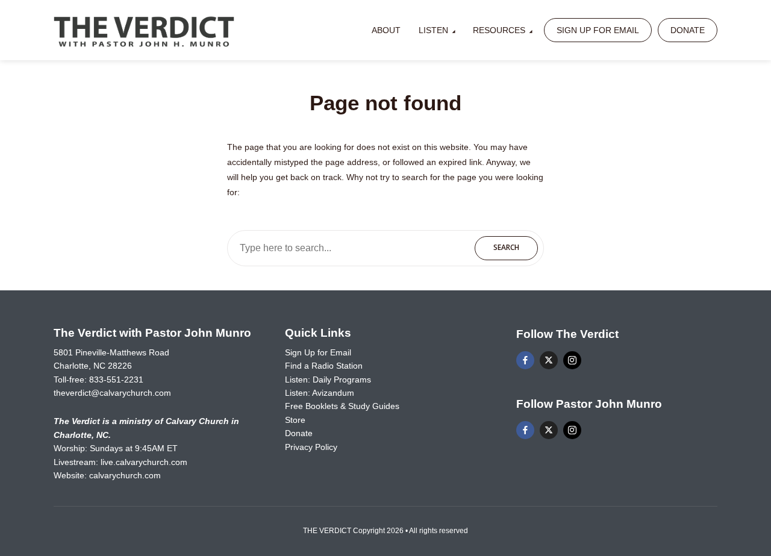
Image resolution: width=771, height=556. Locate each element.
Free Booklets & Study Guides (342, 406)
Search (506, 247)
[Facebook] (525, 360)
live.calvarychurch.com (144, 462)
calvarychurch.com (125, 475)
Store (295, 420)
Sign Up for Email (598, 30)
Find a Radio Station (324, 365)
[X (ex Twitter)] (549, 360)
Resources (499, 30)
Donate (687, 30)
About (386, 30)
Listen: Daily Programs (328, 379)
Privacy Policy (311, 447)
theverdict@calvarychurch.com (112, 393)
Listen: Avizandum (319, 393)
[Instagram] (572, 360)
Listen (433, 30)
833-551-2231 (116, 379)
